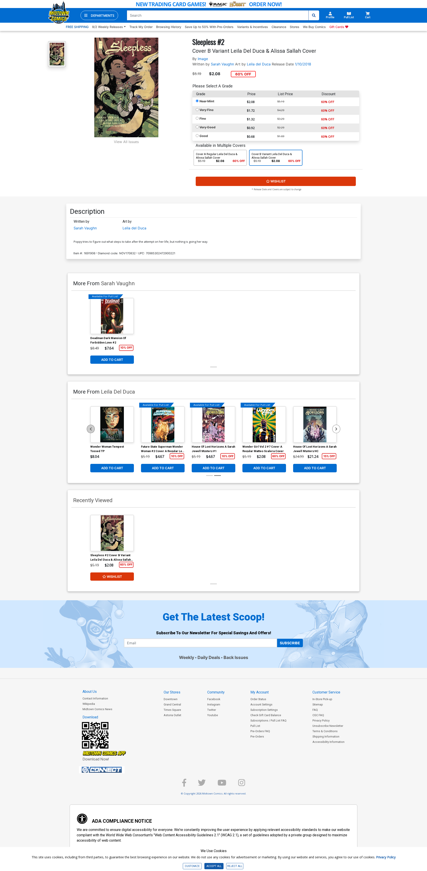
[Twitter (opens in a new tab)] (202, 784)
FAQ (315, 709)
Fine (202, 118)
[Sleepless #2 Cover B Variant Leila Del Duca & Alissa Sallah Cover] (112, 533)
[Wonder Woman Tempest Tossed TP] (112, 424)
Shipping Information (325, 736)
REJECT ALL (234, 866)
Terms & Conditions (325, 731)
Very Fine (206, 110)
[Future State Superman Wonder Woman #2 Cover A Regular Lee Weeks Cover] (163, 424)
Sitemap (317, 704)
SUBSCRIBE (290, 643)
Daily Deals (208, 657)
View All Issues (126, 141)
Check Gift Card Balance (265, 715)
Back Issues (236, 657)
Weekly (186, 657)
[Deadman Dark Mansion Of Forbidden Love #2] (112, 316)
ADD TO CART (112, 360)
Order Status (258, 699)
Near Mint (206, 101)
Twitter (211, 709)
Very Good (207, 127)
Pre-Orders (257, 736)
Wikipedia (89, 703)
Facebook (213, 699)
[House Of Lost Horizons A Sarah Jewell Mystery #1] (213, 424)
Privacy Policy (321, 720)
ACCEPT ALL (214, 866)
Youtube (212, 715)
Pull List (255, 726)
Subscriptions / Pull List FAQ (268, 720)
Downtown (170, 699)
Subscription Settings (264, 709)
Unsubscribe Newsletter (327, 726)
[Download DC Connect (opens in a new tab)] (110, 770)
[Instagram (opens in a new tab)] (241, 784)
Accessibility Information (328, 742)
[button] (99, 15)
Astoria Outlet (172, 715)
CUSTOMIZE (192, 866)
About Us (90, 691)
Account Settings (261, 704)
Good (203, 136)
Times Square (172, 709)
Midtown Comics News (97, 709)
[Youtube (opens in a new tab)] (222, 784)
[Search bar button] (313, 15)
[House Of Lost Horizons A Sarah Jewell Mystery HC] (315, 424)
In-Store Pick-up (322, 699)
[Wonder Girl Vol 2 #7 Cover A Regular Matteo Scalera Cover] (264, 424)
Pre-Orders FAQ (260, 731)
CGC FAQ (318, 715)
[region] (91, 429)
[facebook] (184, 784)
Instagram (213, 704)
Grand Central (172, 704)
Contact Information (95, 698)
